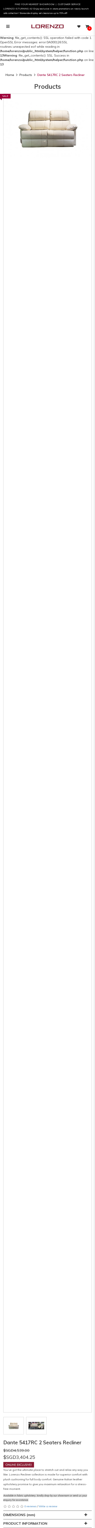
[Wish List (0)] (79, 26)
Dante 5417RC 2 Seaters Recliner (61, 75)
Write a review (48, 1506)
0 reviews (30, 1506)
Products (25, 75)
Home (10, 75)
